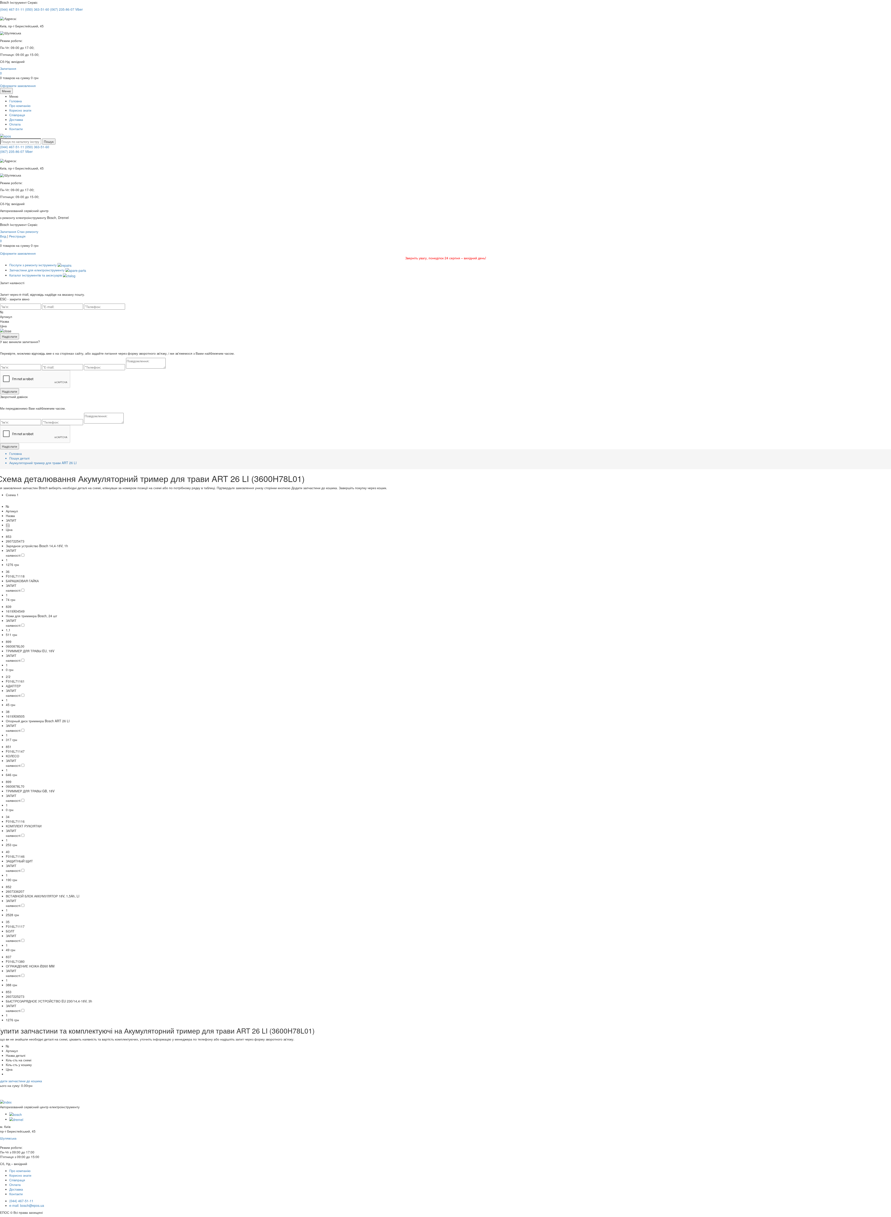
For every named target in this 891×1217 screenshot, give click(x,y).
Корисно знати (20, 110)
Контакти (16, 128)
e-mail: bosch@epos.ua (26, 1205)
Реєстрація (17, 236)
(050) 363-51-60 (37, 146)
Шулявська (8, 1138)
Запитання (8, 68)
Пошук (49, 141)
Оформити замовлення (18, 85)
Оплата (15, 124)
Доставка (16, 119)
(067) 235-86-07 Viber (16, 151)
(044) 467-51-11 (12, 146)
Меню (6, 91)
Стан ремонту (27, 231)
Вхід (3, 236)
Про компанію (20, 105)
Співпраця (17, 114)
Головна (15, 101)
